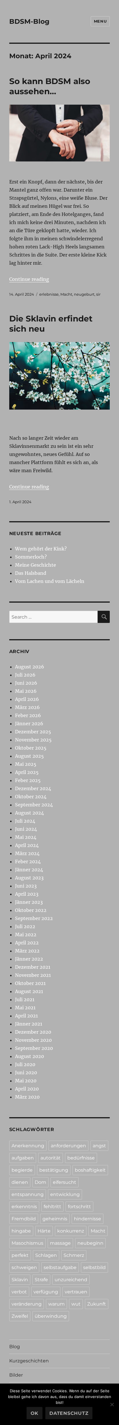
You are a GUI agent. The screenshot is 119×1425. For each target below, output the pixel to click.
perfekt (20, 1255)
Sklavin (20, 1279)
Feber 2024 (28, 861)
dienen (20, 1182)
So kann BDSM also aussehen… (49, 86)
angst (99, 1145)
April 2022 (27, 943)
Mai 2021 (25, 1007)
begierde (22, 1170)
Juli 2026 (25, 675)
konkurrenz (70, 1231)
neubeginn (90, 1243)
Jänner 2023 (29, 902)
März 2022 (27, 951)
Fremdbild (24, 1219)
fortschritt (79, 1206)
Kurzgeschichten (29, 1361)
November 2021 (33, 975)
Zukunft (96, 1304)
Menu (100, 21)
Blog (14, 1346)
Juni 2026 (26, 683)
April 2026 (27, 699)
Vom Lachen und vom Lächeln (49, 581)
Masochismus (27, 1243)
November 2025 (33, 740)
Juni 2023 (26, 886)
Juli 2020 (25, 1064)
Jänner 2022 (29, 959)
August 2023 (29, 878)
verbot (19, 1292)
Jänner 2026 (29, 723)
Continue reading (29, 279)
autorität (50, 1158)
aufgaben (23, 1158)
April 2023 (26, 894)
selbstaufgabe (60, 1267)
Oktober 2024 (31, 796)
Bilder (16, 1375)
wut (76, 1304)
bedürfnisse (81, 1158)
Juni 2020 (26, 1072)
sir (98, 294)
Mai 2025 (25, 764)
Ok (35, 1413)
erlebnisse (49, 294)
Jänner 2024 (29, 870)
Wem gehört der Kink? (41, 549)
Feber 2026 (28, 715)
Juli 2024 (25, 821)
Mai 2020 (25, 1081)
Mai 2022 (25, 934)
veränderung (27, 1304)
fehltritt (52, 1206)
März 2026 (27, 707)
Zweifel (20, 1316)
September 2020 (34, 1048)
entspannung (28, 1194)
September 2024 (34, 805)
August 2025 (29, 756)
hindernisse (87, 1219)
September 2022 (34, 918)
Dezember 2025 (33, 732)
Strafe (41, 1279)
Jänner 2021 (28, 1024)
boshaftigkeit (90, 1170)
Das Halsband (30, 573)
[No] (112, 1404)
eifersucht (64, 1182)
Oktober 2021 (30, 983)
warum (56, 1304)
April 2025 (27, 772)
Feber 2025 (28, 780)
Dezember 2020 (33, 1032)
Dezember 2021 (32, 967)
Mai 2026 (26, 691)
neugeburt (84, 294)
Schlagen (46, 1255)
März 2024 (27, 853)
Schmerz (74, 1255)
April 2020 (27, 1089)
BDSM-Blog (29, 21)
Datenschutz (68, 1413)
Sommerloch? (31, 557)
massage (60, 1243)
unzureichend (71, 1279)
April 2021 (26, 1016)
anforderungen (68, 1145)
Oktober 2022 (31, 910)
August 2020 (29, 1056)
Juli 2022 (25, 926)
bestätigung (53, 1170)
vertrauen (76, 1292)
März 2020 (27, 1097)
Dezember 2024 (33, 788)
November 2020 (33, 1040)
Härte (44, 1231)
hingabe (21, 1231)
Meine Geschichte (35, 565)
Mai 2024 (25, 837)
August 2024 (29, 813)
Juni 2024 (26, 829)
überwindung (51, 1316)
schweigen (24, 1267)
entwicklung (65, 1194)
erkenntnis (24, 1206)
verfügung (46, 1292)
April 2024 (27, 845)
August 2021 (29, 991)
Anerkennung (28, 1145)
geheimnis (54, 1219)
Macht (66, 294)
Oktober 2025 (31, 748)
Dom (40, 1182)
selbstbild (94, 1267)
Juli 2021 (24, 999)
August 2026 (29, 667)
